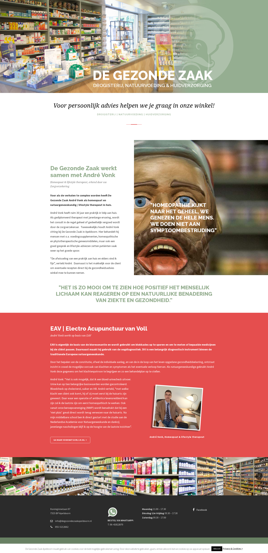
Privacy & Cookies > (233, 548)
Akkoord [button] (216, 548)
